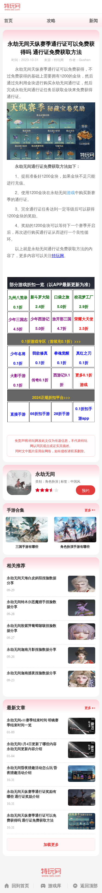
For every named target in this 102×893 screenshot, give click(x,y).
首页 (8, 20)
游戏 (71, 192)
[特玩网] (51, 7)
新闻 (93, 20)
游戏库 (54, 885)
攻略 (51, 20)
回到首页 (20, 885)
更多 (88, 510)
